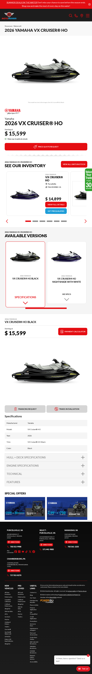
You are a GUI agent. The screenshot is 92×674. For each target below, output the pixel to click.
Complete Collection (8, 600)
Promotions (33, 621)
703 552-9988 (15, 547)
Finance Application (33, 608)
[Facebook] (15, 551)
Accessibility (33, 662)
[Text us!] (83, 669)
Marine (7, 619)
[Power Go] (60, 601)
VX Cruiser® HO (54, 179)
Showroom (8, 26)
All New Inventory (8, 593)
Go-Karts (7, 617)
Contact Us (33, 592)
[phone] (76, 16)
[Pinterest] (33, 551)
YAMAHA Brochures (33, 647)
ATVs (6, 614)
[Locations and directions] (82, 16)
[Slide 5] (57, 221)
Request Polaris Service (32, 657)
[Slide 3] (42, 221)
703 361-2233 (73, 547)
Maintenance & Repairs (34, 629)
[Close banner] (89, 4)
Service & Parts (33, 625)
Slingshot (7, 608)
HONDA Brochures (33, 652)
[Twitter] (30, 551)
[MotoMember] (13, 15)
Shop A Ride (52, 597)
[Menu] (87, 15)
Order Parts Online (33, 638)
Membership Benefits (34, 601)
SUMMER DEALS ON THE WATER (22, 2)
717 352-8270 (15, 575)
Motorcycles (8, 597)
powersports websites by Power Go (69, 595)
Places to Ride (34, 605)
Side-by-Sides (9, 611)
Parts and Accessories (33, 634)
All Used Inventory (21, 593)
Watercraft (17, 26)
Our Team (33, 598)
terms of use (82, 591)
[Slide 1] (28, 221)
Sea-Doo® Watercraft (8, 633)
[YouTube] (23, 551)
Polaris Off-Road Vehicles (9, 640)
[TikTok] (26, 551)
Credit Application (33, 617)
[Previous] (7, 221)
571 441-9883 (48, 549)
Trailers (7, 627)
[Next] (85, 221)
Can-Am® (8, 629)
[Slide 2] (35, 221)
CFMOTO (7, 636)
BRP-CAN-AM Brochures (34, 643)
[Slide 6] (64, 221)
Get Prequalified (56, 211)
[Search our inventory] (71, 16)
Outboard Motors (8, 623)
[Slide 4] (49, 221)
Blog (31, 595)
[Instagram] (19, 551)
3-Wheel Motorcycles (8, 605)
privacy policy (72, 591)
